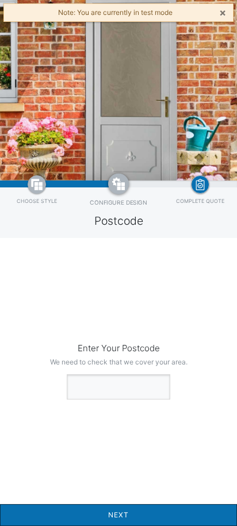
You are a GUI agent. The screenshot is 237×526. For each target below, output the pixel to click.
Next (118, 514)
